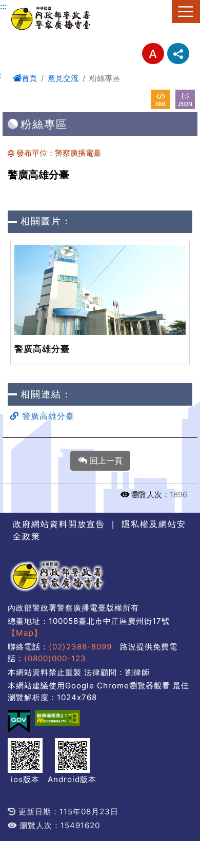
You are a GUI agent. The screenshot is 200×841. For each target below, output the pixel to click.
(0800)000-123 (55, 658)
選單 (186, 11)
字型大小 (153, 53)
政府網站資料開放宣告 (59, 524)
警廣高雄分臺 (46, 416)
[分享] (178, 53)
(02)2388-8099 (80, 646)
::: (3, 6)
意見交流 (63, 78)
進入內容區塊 (24, 6)
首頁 (29, 78)
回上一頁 (105, 460)
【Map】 (25, 633)
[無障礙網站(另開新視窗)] (57, 718)
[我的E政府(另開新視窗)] (19, 721)
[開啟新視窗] (160, 99)
